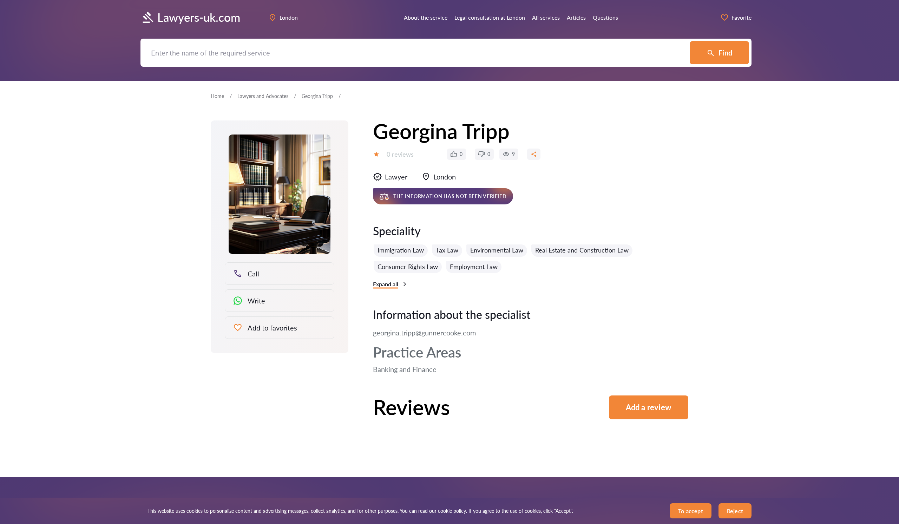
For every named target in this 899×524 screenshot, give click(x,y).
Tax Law (447, 250)
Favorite (741, 17)
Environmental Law (496, 250)
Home (217, 96)
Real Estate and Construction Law (582, 250)
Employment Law (474, 266)
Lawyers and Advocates (262, 96)
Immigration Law (401, 250)
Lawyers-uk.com (198, 17)
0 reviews (400, 154)
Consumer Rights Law (408, 266)
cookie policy (452, 511)
